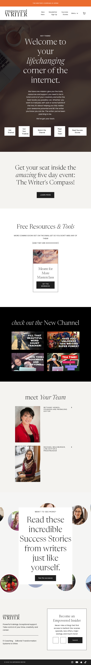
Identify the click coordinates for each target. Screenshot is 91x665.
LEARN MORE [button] (45, 195)
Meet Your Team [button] (60, 131)
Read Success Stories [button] (77, 131)
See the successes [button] (45, 578)
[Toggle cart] (84, 13)
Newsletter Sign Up (53, 13)
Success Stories (65, 13)
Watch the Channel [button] (42, 131)
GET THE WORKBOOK (45, 285)
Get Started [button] (11, 131)
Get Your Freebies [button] (25, 131)
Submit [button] (75, 640)
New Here (43, 13)
